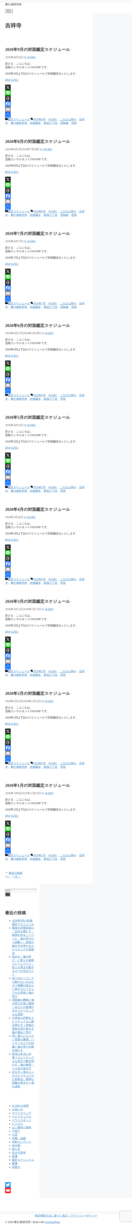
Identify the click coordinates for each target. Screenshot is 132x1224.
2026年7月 (39, 303)
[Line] (46, 93)
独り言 (16, 1149)
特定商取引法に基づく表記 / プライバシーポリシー (66, 1215)
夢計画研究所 (13, 4)
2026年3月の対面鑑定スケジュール (37, 601)
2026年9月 (39, 119)
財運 (15, 1156)
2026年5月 (39, 487)
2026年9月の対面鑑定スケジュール (37, 49)
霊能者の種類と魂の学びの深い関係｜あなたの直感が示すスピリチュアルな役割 (23, 1007)
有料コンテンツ (21, 1141)
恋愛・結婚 (19, 1138)
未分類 (16, 1145)
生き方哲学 (19, 1152)
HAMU (52, 119)
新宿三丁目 (50, 123)
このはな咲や (68, 119)
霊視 (74, 123)
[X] (46, 87)
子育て (16, 1131)
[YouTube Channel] (19, 1190)
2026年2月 (39, 763)
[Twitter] (19, 1185)
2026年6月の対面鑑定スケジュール (37, 325)
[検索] (7, 894)
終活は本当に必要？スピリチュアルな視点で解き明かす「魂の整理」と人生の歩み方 (23, 1061)
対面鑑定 (35, 123)
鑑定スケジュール (19, 119)
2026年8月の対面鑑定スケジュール (37, 141)
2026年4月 (39, 579)
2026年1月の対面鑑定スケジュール (37, 785)
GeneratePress (52, 1222)
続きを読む (12, 79)
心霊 (15, 1134)
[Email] (46, 109)
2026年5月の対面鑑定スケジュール (37, 417)
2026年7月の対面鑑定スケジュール (37, 233)
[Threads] (46, 98)
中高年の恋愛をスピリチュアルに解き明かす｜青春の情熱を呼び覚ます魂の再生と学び (23, 1025)
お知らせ (17, 1109)
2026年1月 (39, 855)
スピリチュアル (21, 1116)
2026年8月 (39, 211)
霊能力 (16, 1167)
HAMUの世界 (20, 1105)
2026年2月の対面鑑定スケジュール (37, 693)
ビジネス (17, 1123)
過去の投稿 (15, 873)
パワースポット (21, 1120)
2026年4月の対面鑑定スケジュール (37, 509)
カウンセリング (21, 1113)
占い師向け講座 (21, 1127)
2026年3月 (39, 671)
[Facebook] (46, 104)
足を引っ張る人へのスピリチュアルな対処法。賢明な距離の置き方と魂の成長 (23, 1079)
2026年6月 (39, 395)
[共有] (46, 115)
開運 (15, 1163)
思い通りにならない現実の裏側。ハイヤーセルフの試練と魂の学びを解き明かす (23, 1043)
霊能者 (64, 123)
